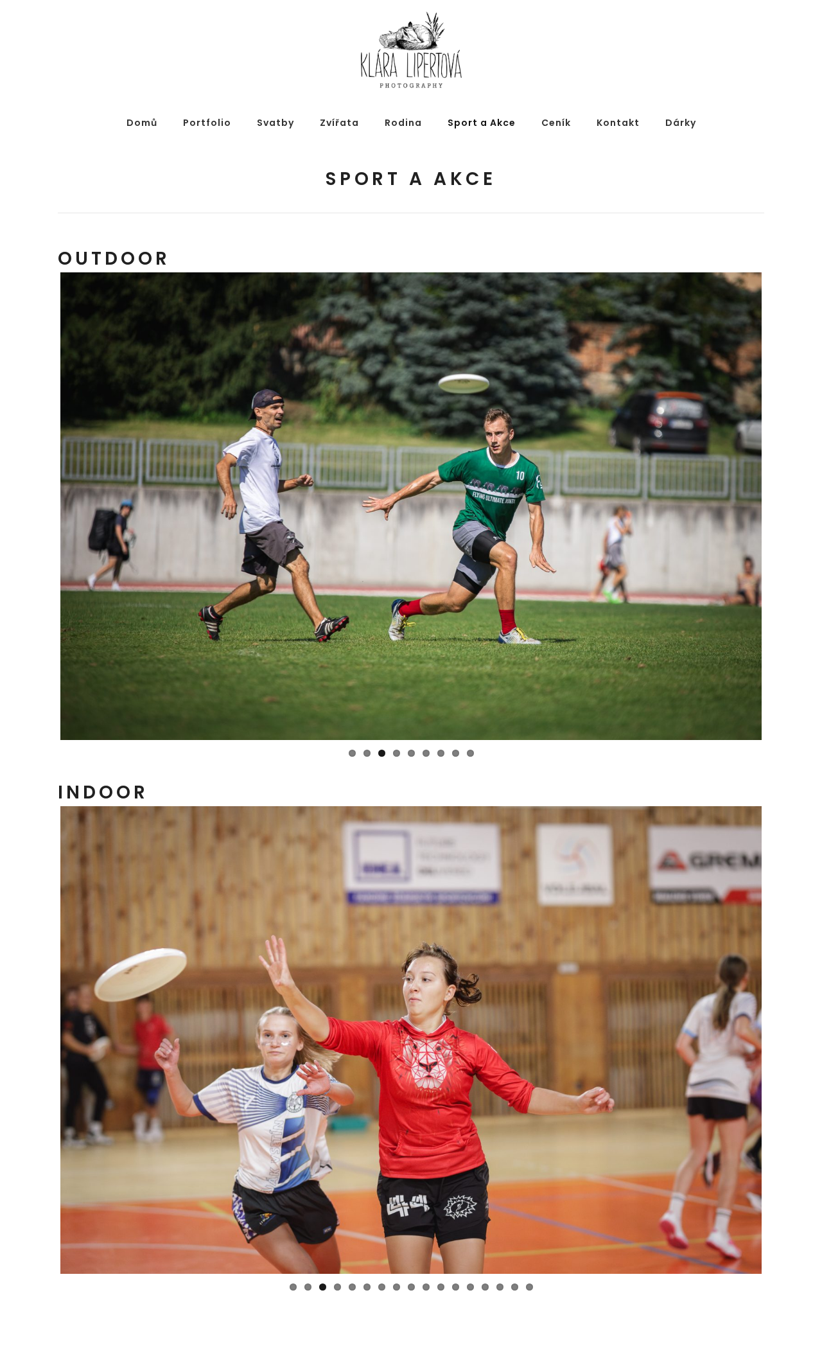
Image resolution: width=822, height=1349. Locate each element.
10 (426, 1287)
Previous (41, 506)
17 (529, 1287)
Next (781, 506)
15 (499, 1287)
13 (470, 1287)
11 (440, 1287)
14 (485, 1287)
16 (514, 1287)
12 (455, 1287)
